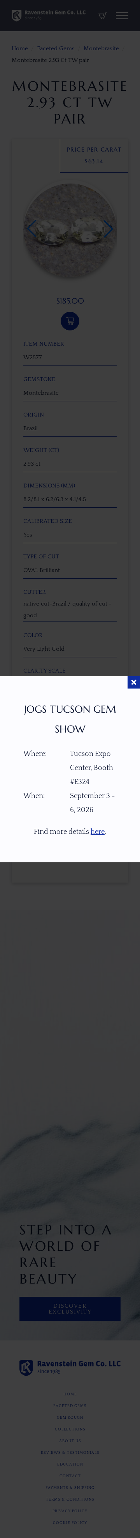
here (98, 832)
